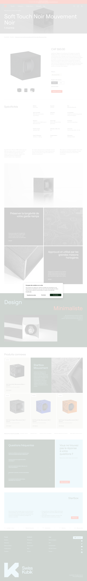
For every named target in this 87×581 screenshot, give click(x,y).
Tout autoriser (55, 294)
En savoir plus (28, 291)
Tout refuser (43, 294)
